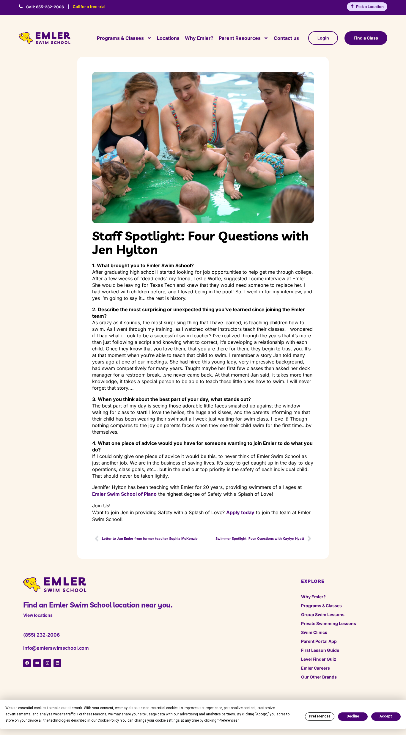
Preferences (320, 716)
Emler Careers (315, 668)
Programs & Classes (120, 38)
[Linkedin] (57, 663)
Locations (168, 38)
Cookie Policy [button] (108, 720)
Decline (353, 716)
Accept (386, 716)
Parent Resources (240, 38)
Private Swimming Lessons (328, 623)
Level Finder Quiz (318, 659)
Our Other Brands (319, 676)
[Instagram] (47, 663)
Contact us (286, 38)
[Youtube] (37, 663)
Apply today (240, 512)
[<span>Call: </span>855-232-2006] (21, 6)
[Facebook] (27, 663)
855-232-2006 (45, 6)
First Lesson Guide (320, 650)
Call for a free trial (89, 6)
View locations (38, 615)
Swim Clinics (314, 632)
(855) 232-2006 (41, 635)
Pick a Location (370, 6)
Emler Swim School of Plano (124, 494)
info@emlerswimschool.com (56, 648)
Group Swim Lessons (322, 614)
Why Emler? (199, 38)
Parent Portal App (319, 641)
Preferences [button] (228, 720)
